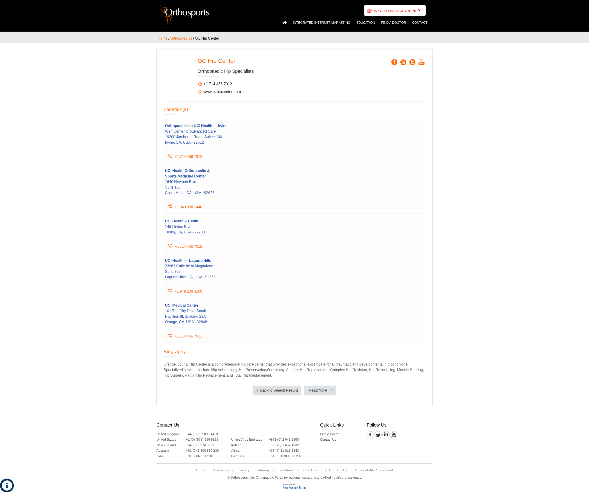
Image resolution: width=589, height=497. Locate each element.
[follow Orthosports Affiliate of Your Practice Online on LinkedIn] (386, 435)
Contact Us (167, 424)
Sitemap (263, 470)
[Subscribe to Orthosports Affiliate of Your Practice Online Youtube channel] (393, 435)
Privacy (243, 470)
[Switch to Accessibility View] (7, 485)
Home (285, 22)
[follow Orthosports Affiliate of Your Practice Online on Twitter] (378, 435)
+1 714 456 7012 (217, 84)
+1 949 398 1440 (188, 207)
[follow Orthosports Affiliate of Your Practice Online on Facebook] (370, 435)
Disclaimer (221, 470)
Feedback (285, 470)
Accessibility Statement (374, 470)
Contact (419, 22)
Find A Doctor (393, 22)
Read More (318, 390)
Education (365, 22)
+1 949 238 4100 (188, 291)
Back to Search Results (279, 390)
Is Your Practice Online (397, 10)
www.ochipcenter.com (222, 92)
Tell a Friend (311, 470)
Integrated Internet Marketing (321, 22)
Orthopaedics (181, 38)
